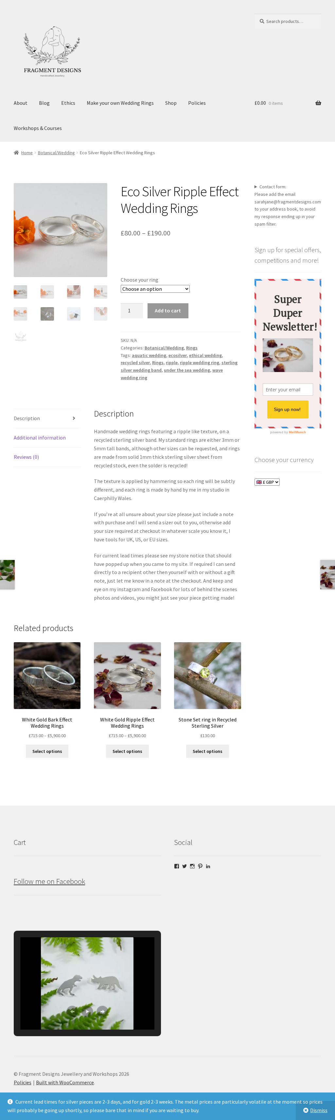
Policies (197, 103)
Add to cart (168, 310)
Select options (47, 751)
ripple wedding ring (199, 362)
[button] (72, 1011)
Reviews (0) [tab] (26, 457)
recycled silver (135, 362)
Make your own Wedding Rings (120, 103)
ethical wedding (205, 355)
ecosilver (177, 355)
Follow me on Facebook (49, 881)
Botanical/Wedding (56, 153)
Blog (44, 103)
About (20, 103)
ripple (172, 362)
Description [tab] (27, 418)
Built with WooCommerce (65, 1082)
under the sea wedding (187, 370)
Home (27, 153)
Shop (171, 103)
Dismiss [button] (318, 1110)
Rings (192, 348)
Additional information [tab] (40, 437)
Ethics (68, 103)
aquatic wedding (149, 355)
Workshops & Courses (38, 128)
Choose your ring (139, 279)
